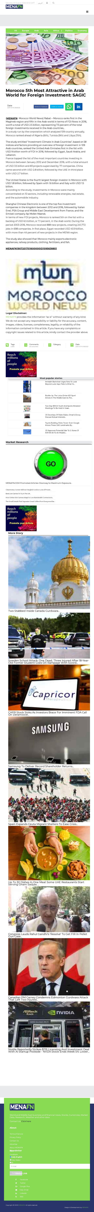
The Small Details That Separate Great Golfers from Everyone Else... (30, 501)
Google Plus (24, 1186)
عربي (40, 3)
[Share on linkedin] (78, 106)
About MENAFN (16, 1148)
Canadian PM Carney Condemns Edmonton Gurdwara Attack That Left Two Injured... (48, 998)
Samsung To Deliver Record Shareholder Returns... (41, 766)
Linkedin (23, 1193)
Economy (82, 31)
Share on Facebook (41, 106)
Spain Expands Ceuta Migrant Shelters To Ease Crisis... (43, 824)
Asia (45, 31)
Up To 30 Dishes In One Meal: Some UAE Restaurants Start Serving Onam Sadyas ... (46, 883)
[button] (47, 3)
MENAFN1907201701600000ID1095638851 (31, 248)
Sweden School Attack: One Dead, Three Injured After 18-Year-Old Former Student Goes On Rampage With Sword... (48, 661)
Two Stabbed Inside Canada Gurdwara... (34, 610)
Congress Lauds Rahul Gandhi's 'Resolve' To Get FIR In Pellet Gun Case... (47, 935)
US (12, 31)
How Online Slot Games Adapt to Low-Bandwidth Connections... (29, 497)
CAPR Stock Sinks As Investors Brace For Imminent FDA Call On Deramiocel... (47, 713)
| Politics (68, 31)
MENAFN (11, 118)
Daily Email (23, 1190)
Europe (25, 31)
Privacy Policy (15, 1137)
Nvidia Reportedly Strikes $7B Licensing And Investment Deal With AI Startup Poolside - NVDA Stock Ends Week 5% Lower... (48, 1050)
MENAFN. (22, 1205)
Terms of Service (16, 1134)
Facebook (23, 1180)
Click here (26, 1121)
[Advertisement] (47, 20)
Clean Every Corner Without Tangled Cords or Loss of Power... (28, 490)
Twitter (22, 1183)
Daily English (16, 1157)
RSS (21, 1197)
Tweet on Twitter (56, 106)
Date (9, 105)
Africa (55, 31)
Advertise (13, 1144)
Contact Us (14, 1141)
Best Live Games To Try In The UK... (18, 493)
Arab (36, 31)
